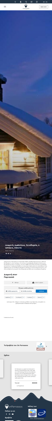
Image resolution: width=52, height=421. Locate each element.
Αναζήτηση (41, 291)
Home (6, 250)
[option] (40, 346)
